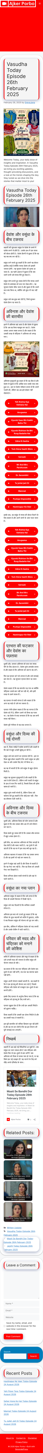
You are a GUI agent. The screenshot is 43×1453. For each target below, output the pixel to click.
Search (7, 1352)
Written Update (14, 1228)
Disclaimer (32, 1438)
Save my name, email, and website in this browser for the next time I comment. (21, 1326)
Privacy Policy (21, 1442)
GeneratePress (21, 1449)
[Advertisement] (21, 29)
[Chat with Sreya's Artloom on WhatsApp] (21, 132)
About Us (10, 1438)
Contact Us (21, 1438)
